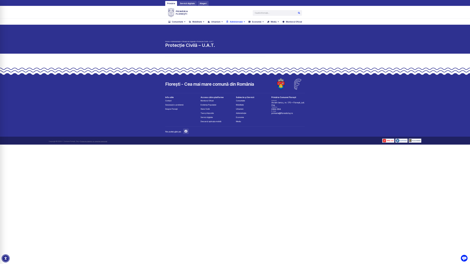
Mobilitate (240, 105)
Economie (240, 117)
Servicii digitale (207, 117)
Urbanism (239, 109)
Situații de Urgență (188, 41)
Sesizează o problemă (174, 105)
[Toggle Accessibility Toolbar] (5, 258)
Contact (168, 101)
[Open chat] (464, 258)
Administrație (176, 41)
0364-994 (276, 109)
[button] (177, 21)
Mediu (238, 121)
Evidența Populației (208, 105)
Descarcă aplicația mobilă (211, 121)
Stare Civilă (205, 109)
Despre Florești (171, 109)
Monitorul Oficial (207, 101)
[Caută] (299, 13)
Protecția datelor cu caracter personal (93, 141)
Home (167, 41)
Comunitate (240, 101)
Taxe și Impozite (207, 113)
